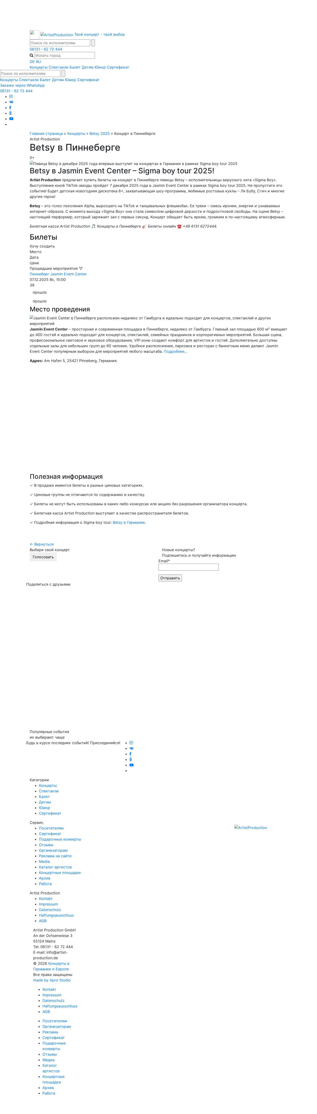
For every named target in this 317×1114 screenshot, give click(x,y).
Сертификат (118, 67)
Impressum (48, 904)
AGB (42, 920)
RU (38, 61)
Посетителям (51, 828)
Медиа (48, 1059)
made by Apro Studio (52, 980)
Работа (45, 883)
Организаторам (53, 850)
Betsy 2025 (100, 133)
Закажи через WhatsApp (22, 85)
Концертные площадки (60, 872)
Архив (44, 878)
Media (44, 861)
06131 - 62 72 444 (46, 49)
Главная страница (46, 133)
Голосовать (43, 557)
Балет (75, 67)
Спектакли (58, 67)
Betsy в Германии (129, 522)
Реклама (50, 1032)
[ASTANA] (158, 15)
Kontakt (45, 898)
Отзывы (46, 844)
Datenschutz (50, 909)
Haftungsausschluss (56, 915)
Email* (164, 561)
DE (32, 61)
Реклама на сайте (55, 856)
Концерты (39, 67)
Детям (88, 67)
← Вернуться (42, 544)
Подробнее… (175, 351)
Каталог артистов (55, 867)
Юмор (100, 67)
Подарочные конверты (60, 839)
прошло (40, 292)
